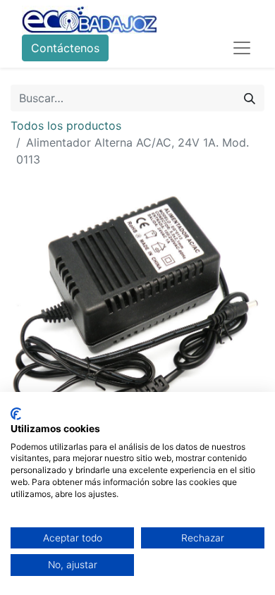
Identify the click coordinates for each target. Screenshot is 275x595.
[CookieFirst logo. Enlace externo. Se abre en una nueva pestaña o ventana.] (16, 413)
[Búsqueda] (249, 98)
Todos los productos (66, 125)
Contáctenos (65, 48)
